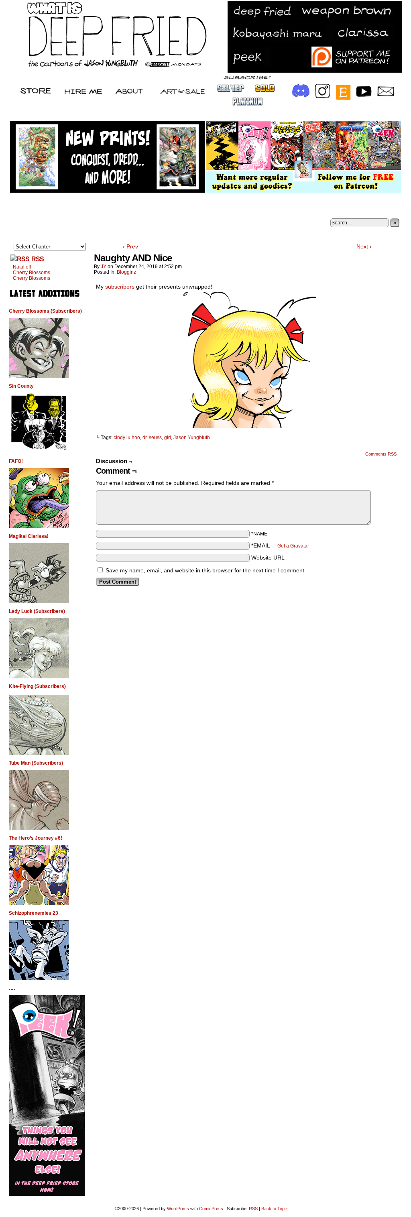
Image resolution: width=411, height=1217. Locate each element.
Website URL (268, 557)
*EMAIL (280, 545)
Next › (364, 246)
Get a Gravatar (293, 546)
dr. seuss (152, 437)
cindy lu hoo (127, 437)
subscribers (120, 286)
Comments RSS (381, 454)
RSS (37, 259)
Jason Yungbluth (191, 437)
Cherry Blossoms (31, 272)
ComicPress (211, 1208)
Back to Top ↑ (274, 1208)
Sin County (21, 386)
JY (103, 266)
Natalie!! (22, 267)
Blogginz (126, 272)
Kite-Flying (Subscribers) (37, 686)
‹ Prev (130, 246)
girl (167, 437)
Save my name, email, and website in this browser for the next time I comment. (206, 570)
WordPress (178, 1208)
